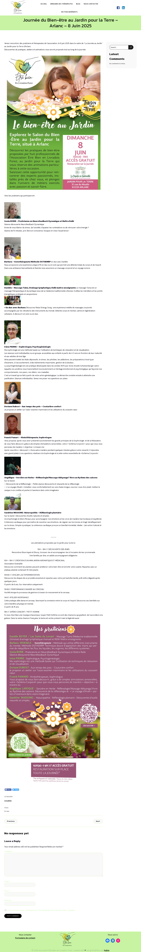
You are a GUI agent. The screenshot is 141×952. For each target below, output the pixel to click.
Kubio (106, 950)
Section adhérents (69, 12)
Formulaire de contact (25, 937)
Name (7, 881)
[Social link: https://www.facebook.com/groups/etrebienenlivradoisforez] (119, 8)
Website (7, 900)
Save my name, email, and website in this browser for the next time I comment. (41, 910)
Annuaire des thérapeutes (61, 4)
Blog (78, 4)
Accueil (44, 4)
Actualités (8, 801)
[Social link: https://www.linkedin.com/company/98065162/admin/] (124, 8)
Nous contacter (91, 4)
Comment (8, 851)
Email (7, 891)
